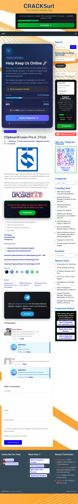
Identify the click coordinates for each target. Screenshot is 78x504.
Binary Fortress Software (27, 141)
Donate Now (27, 213)
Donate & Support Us (27, 118)
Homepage (8, 235)
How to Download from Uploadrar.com (65, 323)
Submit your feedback (38, 476)
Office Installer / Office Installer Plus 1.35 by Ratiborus (66, 462)
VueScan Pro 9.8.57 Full (65, 240)
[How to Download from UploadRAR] (27, 195)
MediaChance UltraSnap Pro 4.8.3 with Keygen (10, 285)
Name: (6, 410)
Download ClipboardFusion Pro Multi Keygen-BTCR (22, 264)
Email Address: (9, 420)
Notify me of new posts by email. (15, 436)
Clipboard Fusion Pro (42, 141)
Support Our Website (64, 210)
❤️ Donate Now (65, 126)
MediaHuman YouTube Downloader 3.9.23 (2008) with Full (66, 216)
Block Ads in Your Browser (65, 330)
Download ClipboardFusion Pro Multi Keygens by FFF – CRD (24, 255)
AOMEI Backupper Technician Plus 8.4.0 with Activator (66, 469)
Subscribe (60, 66)
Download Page (9, 237)
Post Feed (9, 460)
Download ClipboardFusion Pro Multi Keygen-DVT (21, 259)
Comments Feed (11, 464)
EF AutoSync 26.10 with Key (66, 264)
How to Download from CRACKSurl (65, 337)
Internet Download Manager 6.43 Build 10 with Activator (66, 199)
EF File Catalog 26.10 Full (65, 267)
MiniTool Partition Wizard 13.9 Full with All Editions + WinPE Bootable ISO (66, 234)
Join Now (27, 314)
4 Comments (11, 143)
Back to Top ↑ (71, 491)
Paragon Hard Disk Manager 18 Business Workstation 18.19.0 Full (65, 295)
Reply (22, 339)
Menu (4, 34)
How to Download (37, 466)
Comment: (7, 391)
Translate (70, 76)
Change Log (8, 239)
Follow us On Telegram (66, 169)
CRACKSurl (39, 5)
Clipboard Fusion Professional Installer (20, 248)
